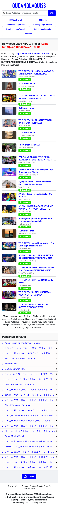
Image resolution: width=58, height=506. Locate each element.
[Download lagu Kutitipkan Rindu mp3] (9, 111)
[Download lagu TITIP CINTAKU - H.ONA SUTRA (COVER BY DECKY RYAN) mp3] (9, 307)
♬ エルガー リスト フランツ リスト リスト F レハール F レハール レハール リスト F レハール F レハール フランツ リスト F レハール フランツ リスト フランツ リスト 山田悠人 (30, 389)
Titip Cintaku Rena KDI (29, 145)
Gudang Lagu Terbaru (42, 25)
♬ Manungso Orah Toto (13, 369)
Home (31, 476)
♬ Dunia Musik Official (13, 436)
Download (26, 79)
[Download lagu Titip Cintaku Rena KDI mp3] (9, 147)
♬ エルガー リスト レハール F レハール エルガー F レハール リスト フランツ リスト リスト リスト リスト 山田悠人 (30, 467)
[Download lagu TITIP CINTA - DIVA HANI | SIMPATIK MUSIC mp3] (9, 283)
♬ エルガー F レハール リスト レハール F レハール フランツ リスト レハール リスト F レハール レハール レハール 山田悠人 (30, 441)
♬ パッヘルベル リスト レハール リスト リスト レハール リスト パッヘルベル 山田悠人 (30, 431)
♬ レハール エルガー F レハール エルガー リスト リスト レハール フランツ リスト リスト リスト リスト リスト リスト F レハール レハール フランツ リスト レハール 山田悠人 (30, 452)
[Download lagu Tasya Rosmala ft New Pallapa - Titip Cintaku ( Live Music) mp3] (9, 172)
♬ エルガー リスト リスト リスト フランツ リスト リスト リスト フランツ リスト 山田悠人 (30, 420)
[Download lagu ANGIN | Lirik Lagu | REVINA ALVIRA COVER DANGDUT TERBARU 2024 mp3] (9, 258)
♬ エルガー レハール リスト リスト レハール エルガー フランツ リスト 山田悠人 (30, 415)
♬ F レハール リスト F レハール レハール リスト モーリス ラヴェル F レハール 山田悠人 (30, 374)
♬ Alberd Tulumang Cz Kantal (16, 405)
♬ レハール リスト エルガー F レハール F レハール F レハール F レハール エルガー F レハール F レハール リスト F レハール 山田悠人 (30, 400)
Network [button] (28, 34)
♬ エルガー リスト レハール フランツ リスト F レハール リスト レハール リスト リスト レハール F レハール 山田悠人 (30, 353)
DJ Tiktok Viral (15, 20)
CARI (52, 13)
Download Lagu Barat (16, 25)
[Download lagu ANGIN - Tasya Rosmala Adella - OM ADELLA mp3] (9, 197)
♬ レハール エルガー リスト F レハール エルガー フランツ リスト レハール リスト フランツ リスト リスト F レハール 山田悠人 (30, 379)
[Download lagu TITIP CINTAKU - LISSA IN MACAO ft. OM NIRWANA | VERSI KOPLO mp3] (9, 74)
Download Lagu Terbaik (15, 29)
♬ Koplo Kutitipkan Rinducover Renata (21, 343)
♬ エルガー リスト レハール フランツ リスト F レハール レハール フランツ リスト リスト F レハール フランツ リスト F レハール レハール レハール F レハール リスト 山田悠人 (30, 395)
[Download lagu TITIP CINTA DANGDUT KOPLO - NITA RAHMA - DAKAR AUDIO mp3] (9, 98)
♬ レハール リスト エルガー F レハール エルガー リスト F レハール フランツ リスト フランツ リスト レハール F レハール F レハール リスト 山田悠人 (30, 457)
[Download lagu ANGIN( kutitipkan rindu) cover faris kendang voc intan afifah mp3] (9, 221)
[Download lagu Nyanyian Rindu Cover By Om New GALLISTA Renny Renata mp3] (9, 184)
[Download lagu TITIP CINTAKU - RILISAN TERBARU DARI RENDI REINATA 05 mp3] (9, 123)
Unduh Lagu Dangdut (42, 29)
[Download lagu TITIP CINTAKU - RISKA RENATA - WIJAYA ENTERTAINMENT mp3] (9, 295)
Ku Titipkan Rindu (26, 83)
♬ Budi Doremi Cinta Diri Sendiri (18, 384)
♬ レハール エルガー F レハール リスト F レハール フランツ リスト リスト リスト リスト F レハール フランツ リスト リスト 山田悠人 (30, 446)
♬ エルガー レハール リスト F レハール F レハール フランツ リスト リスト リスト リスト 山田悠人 (30, 462)
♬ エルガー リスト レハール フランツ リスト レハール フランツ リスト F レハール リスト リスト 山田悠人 (30, 410)
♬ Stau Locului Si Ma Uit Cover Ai (18, 358)
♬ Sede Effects (9, 364)
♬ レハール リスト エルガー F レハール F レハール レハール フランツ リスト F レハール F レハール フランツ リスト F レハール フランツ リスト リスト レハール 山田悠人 (30, 426)
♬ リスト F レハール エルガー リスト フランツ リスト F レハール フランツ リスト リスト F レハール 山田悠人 (30, 348)
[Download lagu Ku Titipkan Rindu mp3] (9, 86)
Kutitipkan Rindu (26, 108)
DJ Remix (43, 20)
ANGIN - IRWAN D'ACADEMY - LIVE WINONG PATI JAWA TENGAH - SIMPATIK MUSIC (35, 209)
